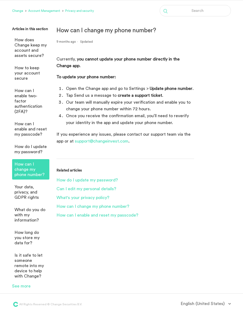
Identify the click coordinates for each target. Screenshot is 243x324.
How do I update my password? (30, 149)
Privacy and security (79, 10)
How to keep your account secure (27, 73)
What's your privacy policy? (82, 197)
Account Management (44, 10)
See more (21, 286)
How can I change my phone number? (29, 169)
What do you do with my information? (29, 215)
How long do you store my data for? (27, 237)
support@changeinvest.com (101, 141)
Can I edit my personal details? (86, 189)
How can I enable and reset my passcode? (30, 129)
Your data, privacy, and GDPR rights (26, 192)
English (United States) (203, 303)
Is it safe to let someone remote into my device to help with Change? (29, 265)
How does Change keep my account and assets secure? (30, 48)
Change (17, 10)
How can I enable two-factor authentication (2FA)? (28, 101)
